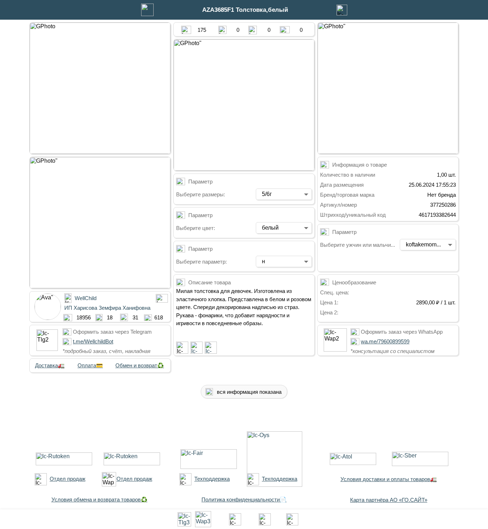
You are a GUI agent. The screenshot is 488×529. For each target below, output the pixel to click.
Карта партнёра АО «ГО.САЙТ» (388, 500)
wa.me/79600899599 (385, 341)
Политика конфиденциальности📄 (244, 499)
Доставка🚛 (50, 365)
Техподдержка (212, 479)
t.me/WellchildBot (93, 341)
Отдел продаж (67, 479)
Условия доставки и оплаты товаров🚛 (388, 479)
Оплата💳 (90, 365)
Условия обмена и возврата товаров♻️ (99, 499)
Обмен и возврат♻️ (139, 365)
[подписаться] (182, 348)
